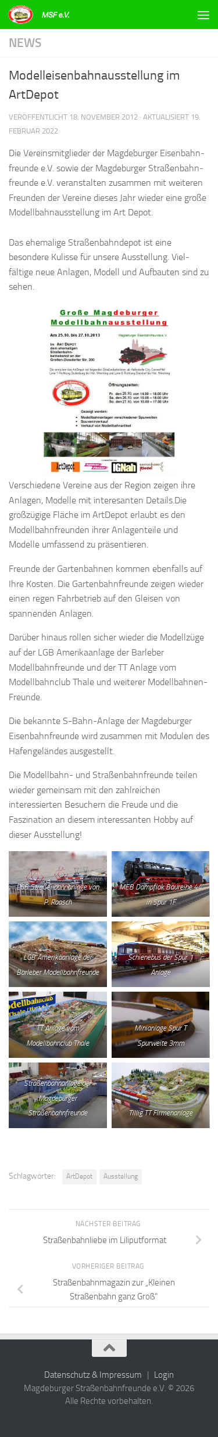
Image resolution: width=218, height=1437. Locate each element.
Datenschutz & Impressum (93, 1375)
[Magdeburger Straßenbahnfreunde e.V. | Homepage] (51, 14)
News (25, 42)
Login (164, 1375)
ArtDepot (79, 1176)
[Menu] (203, 14)
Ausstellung (120, 1176)
